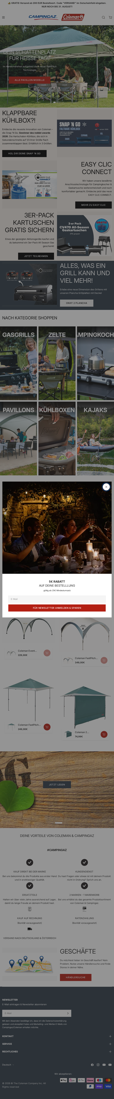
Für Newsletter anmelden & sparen (57, 608)
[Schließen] (106, 486)
